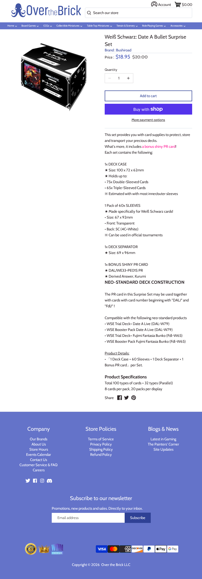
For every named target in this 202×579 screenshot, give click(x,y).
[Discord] (49, 480)
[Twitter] (27, 480)
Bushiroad (123, 50)
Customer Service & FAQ (38, 465)
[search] (88, 13)
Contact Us (38, 460)
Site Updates (163, 449)
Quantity (111, 70)
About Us (39, 444)
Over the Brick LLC (115, 565)
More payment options (148, 120)
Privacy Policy (101, 444)
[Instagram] (42, 480)
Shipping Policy (101, 449)
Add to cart (148, 96)
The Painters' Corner (163, 444)
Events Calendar (38, 454)
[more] (128, 78)
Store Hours (38, 449)
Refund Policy (101, 454)
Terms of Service (101, 439)
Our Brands (38, 439)
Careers (39, 470)
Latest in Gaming (163, 439)
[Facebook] (35, 480)
